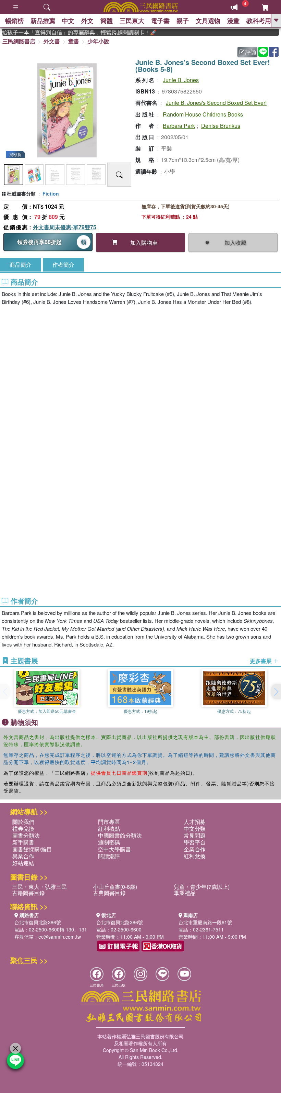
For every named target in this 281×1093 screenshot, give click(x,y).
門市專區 (109, 822)
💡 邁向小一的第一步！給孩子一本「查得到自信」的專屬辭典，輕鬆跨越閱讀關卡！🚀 (73, 32)
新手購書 (23, 842)
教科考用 (258, 20)
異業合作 (23, 856)
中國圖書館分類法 (120, 835)
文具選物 (208, 20)
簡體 (106, 20)
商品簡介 (21, 264)
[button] (276, 691)
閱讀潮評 (109, 856)
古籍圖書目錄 (28, 893)
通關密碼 (109, 842)
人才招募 (195, 822)
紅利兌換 (195, 856)
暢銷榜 (14, 20)
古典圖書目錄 (109, 893)
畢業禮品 (185, 893)
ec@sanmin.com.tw (59, 936)
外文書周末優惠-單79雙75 (64, 227)
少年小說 (98, 41)
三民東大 (132, 20)
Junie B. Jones (181, 80)
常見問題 (195, 835)
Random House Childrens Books (203, 114)
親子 (182, 20)
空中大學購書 (114, 849)
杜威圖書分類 (21, 193)
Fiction (50, 193)
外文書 (52, 41)
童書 (73, 41)
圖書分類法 (26, 835)
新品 (42, 20)
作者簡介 (63, 264)
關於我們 (23, 822)
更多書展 (261, 661)
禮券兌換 (23, 828)
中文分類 (195, 828)
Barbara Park (179, 126)
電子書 (160, 20)
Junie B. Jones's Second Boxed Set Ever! (216, 103)
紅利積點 (109, 828)
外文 (87, 20)
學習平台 (195, 842)
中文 (68, 20)
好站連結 (23, 863)
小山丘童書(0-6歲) (115, 887)
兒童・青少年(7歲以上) (202, 887)
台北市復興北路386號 (37, 922)
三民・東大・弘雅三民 (39, 887)
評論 (250, 52)
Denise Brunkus (220, 126)
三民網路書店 (18, 41)
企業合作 (195, 849)
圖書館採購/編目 (32, 849)
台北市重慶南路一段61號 (205, 922)
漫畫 (233, 20)
